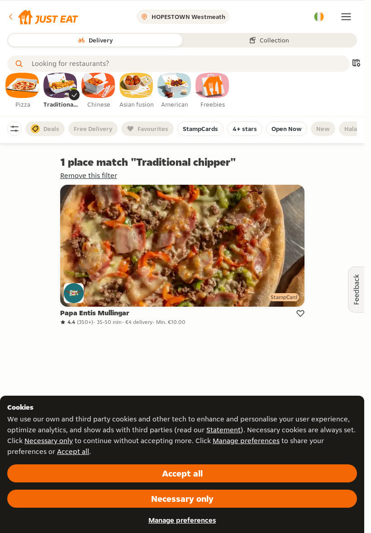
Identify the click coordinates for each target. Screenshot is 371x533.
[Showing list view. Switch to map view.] (356, 63)
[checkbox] (22, 91)
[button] (42, 16)
